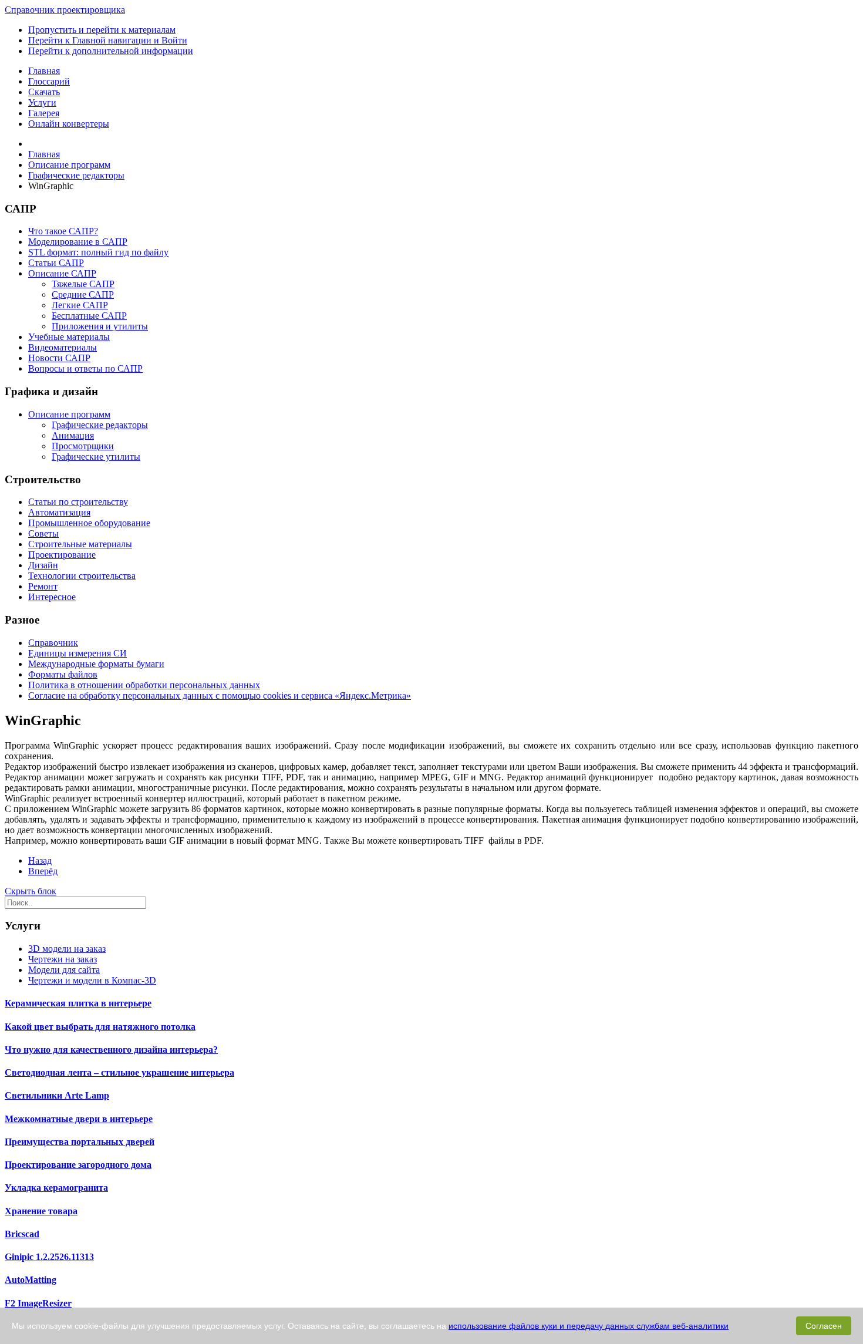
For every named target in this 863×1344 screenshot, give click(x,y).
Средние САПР (83, 294)
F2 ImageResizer (38, 1303)
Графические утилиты (96, 457)
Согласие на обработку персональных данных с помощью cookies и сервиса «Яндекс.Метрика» (219, 695)
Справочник (53, 643)
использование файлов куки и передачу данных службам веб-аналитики (589, 1325)
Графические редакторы (100, 425)
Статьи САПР (56, 263)
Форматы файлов (62, 674)
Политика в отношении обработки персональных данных (144, 685)
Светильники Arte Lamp (57, 1095)
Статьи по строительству (78, 502)
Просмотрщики (83, 446)
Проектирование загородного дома (78, 1165)
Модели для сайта (64, 970)
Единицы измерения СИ (77, 653)
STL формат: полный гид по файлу (98, 252)
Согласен (823, 1325)
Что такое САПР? (63, 231)
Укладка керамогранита (56, 1188)
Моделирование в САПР (77, 242)
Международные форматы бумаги (96, 664)
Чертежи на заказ (62, 959)
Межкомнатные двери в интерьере (79, 1119)
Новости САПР (59, 358)
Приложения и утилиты (100, 326)
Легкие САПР (80, 305)
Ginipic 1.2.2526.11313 (49, 1257)
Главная (44, 71)
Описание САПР (62, 273)
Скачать (44, 92)
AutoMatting (30, 1280)
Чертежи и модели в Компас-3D (92, 980)
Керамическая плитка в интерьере (78, 1003)
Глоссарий (49, 81)
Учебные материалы (69, 337)
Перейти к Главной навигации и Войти (107, 40)
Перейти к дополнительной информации (110, 51)
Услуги (42, 102)
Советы (43, 533)
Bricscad (22, 1234)
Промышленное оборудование (89, 523)
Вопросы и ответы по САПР (85, 368)
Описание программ (69, 414)
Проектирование (62, 555)
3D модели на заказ (67, 949)
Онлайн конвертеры (68, 124)
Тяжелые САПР (83, 284)
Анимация (73, 435)
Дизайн (43, 565)
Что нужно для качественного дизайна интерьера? (111, 1050)
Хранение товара (41, 1211)
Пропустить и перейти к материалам (102, 30)
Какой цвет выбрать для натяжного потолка (100, 1027)
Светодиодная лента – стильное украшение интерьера (119, 1072)
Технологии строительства (82, 576)
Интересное (52, 597)
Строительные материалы (80, 544)
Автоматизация (59, 512)
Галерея (43, 113)
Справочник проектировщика (65, 10)
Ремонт (43, 586)
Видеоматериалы (62, 347)
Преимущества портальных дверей (79, 1142)
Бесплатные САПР (89, 316)
